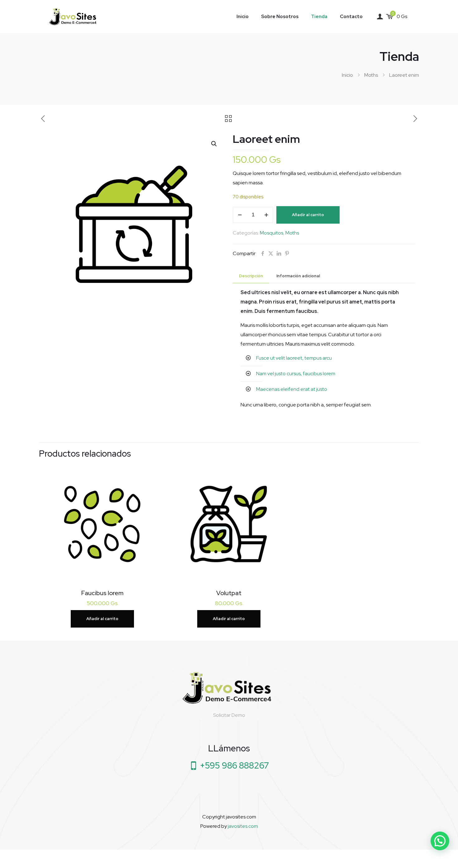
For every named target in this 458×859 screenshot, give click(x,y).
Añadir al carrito (308, 214)
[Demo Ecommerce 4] (74, 16)
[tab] (251, 276)
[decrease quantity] (239, 214)
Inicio (347, 75)
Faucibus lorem (102, 593)
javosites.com (242, 826)
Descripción (251, 276)
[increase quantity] (266, 214)
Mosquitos (271, 233)
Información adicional (298, 276)
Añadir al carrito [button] (102, 618)
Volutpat (228, 593)
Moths (371, 75)
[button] (214, 144)
